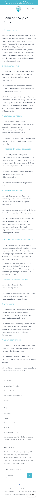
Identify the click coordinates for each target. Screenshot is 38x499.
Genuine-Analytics (18, 488)
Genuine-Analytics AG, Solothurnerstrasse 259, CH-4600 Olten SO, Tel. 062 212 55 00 (18, 438)
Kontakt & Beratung (11, 432)
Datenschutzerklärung (12, 423)
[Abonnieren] (29, 475)
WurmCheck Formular (11, 386)
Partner (6, 400)
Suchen (6, 428)
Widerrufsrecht (13, 491)
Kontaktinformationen (19, 494)
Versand (8, 494)
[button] (4, 9)
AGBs (6, 418)
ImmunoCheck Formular (12, 391)
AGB (34, 491)
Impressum (8, 413)
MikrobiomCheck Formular (13, 395)
